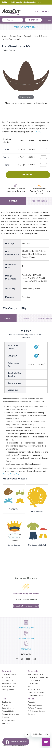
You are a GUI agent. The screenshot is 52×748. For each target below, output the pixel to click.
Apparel (27, 36)
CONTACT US (26, 649)
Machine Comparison (36, 674)
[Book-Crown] (14, 531)
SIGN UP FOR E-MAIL (26, 628)
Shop (4, 36)
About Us (31, 702)
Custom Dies (33, 683)
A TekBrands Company (37, 711)
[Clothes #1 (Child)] (37, 531)
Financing (5, 705)
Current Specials (34, 680)
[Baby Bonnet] (37, 497)
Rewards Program (35, 705)
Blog (30, 686)
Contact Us (6, 702)
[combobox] (13, 20)
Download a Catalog (36, 692)
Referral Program (35, 708)
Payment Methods (9, 711)
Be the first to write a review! (26, 606)
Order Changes (8, 708)
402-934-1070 (7, 680)
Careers (31, 714)
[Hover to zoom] (26, 76)
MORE (37, 132)
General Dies (15, 36)
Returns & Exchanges (10, 714)
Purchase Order (34, 689)
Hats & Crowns (40, 36)
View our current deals (26, 27)
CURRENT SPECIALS (26, 638)
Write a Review (9, 50)
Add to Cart (27, 175)
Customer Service (9, 674)
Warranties (6, 723)
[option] (4, 35)
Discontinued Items (35, 695)
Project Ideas (39, 201)
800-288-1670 (42, 12)
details (13, 201)
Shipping (5, 717)
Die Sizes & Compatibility (38, 677)
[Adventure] (14, 496)
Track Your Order (9, 720)
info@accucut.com (9, 683)
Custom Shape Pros (11, 474)
